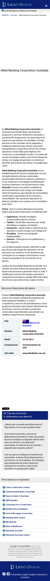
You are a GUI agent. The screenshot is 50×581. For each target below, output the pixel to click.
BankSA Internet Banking (16, 509)
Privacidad (16, 574)
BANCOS (5, 15)
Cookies (32, 574)
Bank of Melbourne (14, 526)
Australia (13, 15)
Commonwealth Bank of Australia (20, 492)
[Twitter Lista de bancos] (8, 574)
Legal (24, 574)
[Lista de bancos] (17, 4)
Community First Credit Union (18, 505)
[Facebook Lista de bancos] (4, 574)
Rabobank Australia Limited (18, 535)
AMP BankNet (12, 500)
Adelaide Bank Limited (15, 518)
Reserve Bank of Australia (17, 496)
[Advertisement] (25, 43)
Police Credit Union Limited (18, 487)
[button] (46, 6)
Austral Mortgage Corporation (19, 513)
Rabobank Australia (14, 531)
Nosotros (42, 574)
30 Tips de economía (14, 413)
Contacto (25, 577)
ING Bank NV (11, 522)
